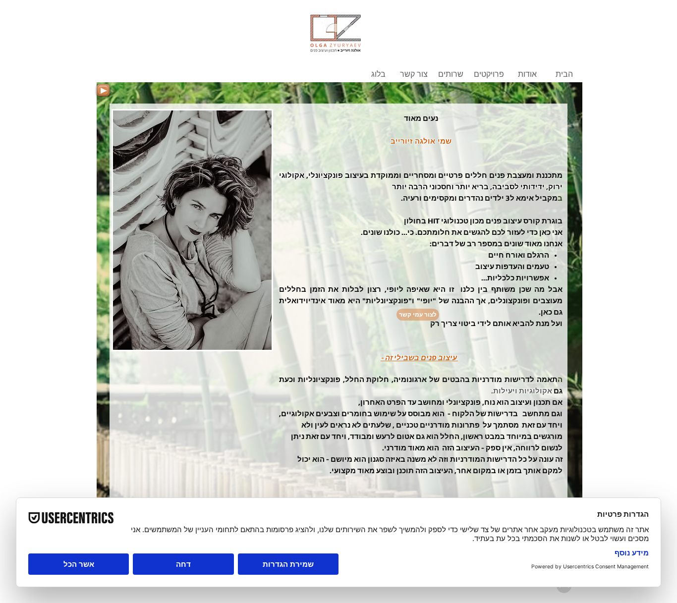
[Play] (103, 90)
